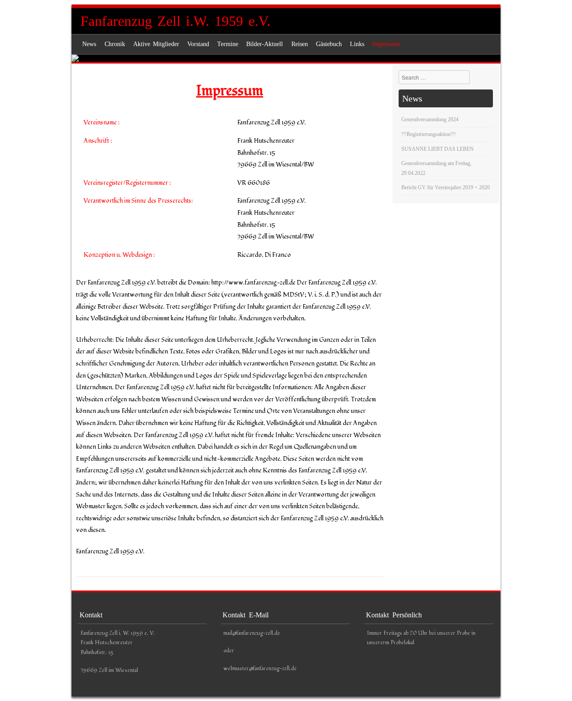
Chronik (115, 44)
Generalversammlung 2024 (429, 119)
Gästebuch (329, 44)
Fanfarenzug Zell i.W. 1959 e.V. (175, 21)
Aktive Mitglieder (156, 44)
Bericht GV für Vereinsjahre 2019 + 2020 (445, 187)
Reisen (299, 44)
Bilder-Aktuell (264, 44)
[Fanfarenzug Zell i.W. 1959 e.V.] (286, 58)
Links (357, 44)
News (89, 44)
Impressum (386, 44)
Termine (227, 44)
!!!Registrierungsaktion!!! (428, 134)
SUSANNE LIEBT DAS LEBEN (437, 149)
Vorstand (198, 44)
